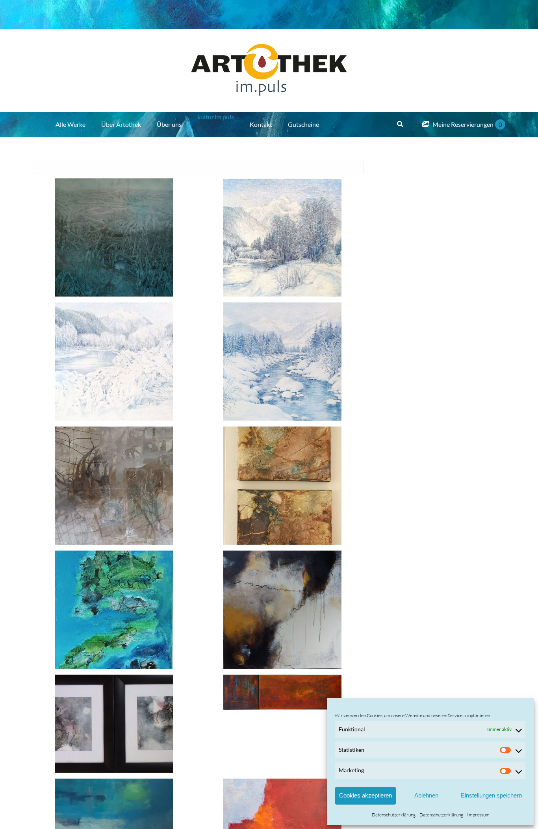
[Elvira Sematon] (114, 486)
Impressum (478, 815)
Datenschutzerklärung (394, 815)
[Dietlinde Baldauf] (282, 237)
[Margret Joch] (114, 610)
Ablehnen (426, 795)
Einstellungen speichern (491, 795)
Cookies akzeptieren (365, 795)
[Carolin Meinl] (114, 237)
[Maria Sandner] (282, 610)
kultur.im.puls (215, 117)
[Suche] (400, 124)
